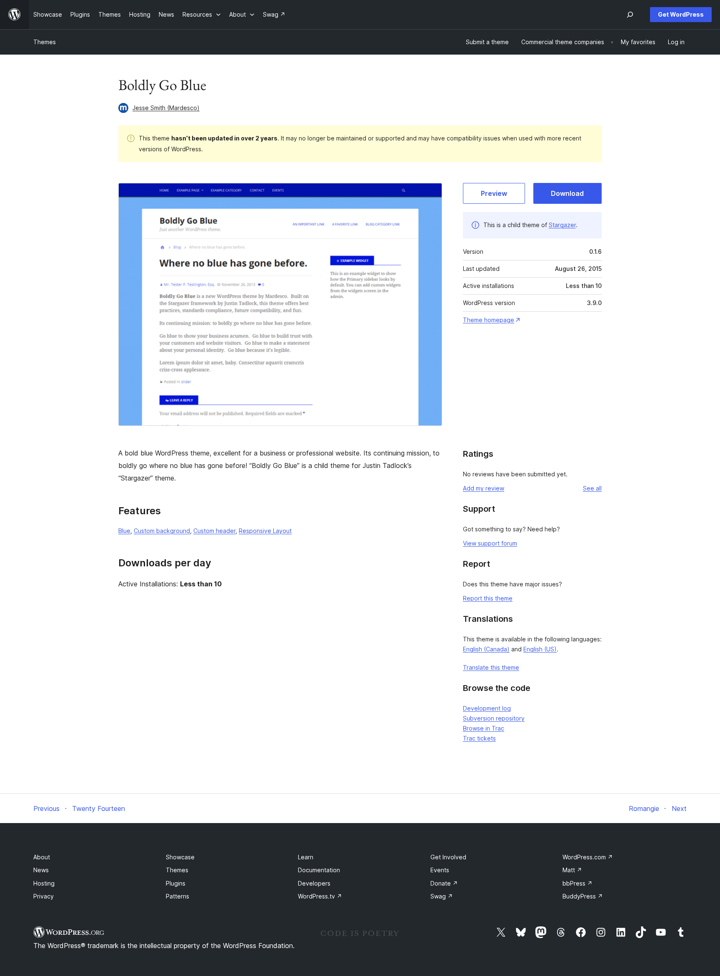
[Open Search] (630, 14)
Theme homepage (488, 319)
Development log (487, 708)
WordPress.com (587, 857)
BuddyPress (582, 896)
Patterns (177, 896)
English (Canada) (486, 649)
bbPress (577, 883)
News (41, 869)
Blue (124, 530)
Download (567, 193)
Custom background (162, 530)
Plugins (175, 883)
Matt (572, 869)
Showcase (180, 857)
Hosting (44, 883)
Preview (494, 193)
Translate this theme (491, 667)
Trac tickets (479, 738)
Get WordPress (681, 14)
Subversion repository (494, 718)
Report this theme (487, 598)
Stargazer (562, 224)
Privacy (43, 896)
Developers (314, 883)
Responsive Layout (265, 530)
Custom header (214, 530)
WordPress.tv (320, 896)
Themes (44, 41)
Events (439, 869)
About (41, 857)
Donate (444, 883)
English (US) (540, 649)
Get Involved (448, 857)
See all (592, 488)
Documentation (319, 869)
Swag (441, 896)
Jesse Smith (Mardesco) (166, 107)
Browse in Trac (483, 728)
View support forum (490, 543)
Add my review (483, 488)
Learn (305, 857)
